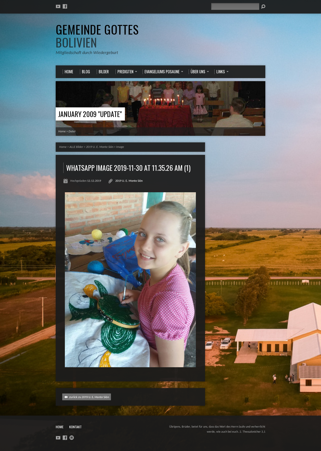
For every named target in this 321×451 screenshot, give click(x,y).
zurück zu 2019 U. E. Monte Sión (89, 397)
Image (120, 147)
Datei (72, 131)
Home (62, 131)
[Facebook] (65, 6)
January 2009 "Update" (90, 114)
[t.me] (71, 437)
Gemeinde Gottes (97, 36)
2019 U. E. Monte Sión (99, 147)
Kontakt (75, 426)
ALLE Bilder (76, 147)
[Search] (263, 6)
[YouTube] (58, 6)
